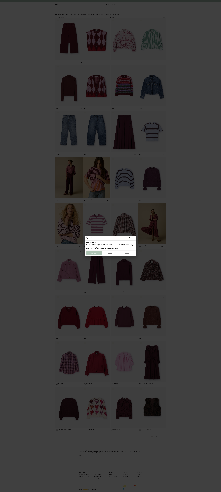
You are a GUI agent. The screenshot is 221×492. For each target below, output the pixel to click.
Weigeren (127, 252)
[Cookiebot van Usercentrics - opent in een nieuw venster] (130, 238)
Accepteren (94, 252)
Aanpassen (110, 252)
